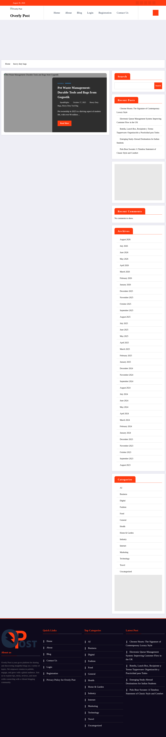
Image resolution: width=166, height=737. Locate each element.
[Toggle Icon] (155, 13)
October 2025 (125, 304)
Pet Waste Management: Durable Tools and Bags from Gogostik (77, 92)
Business (61, 83)
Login (90, 12)
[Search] (143, 12)
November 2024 (126, 375)
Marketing (124, 552)
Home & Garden (127, 533)
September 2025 (126, 310)
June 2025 (124, 330)
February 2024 (126, 426)
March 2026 (125, 272)
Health (122, 526)
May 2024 (124, 407)
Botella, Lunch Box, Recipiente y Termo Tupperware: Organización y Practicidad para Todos (143, 669)
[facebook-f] (137, 2)
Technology (125, 559)
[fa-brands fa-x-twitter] (141, 2)
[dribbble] (145, 2)
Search (122, 76)
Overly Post (20, 15)
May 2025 (124, 336)
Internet (123, 546)
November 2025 (126, 297)
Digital (122, 501)
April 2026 (124, 265)
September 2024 (126, 381)
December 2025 (126, 291)
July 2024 (124, 394)
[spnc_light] (147, 13)
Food (122, 513)
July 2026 (124, 246)
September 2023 (126, 458)
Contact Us (122, 12)
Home (57, 12)
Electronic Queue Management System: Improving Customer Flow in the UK (143, 656)
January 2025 (125, 362)
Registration (105, 12)
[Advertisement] (83, 39)
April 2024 (124, 413)
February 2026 (126, 278)
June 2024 (124, 400)
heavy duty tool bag (70, 106)
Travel (122, 565)
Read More (64, 123)
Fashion (123, 507)
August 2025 (125, 317)
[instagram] (149, 2)
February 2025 (126, 355)
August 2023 (125, 465)
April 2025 (124, 343)
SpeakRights (64, 102)
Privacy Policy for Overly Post (61, 680)
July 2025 (124, 323)
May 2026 (124, 259)
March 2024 (125, 420)
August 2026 (125, 239)
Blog (79, 12)
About (68, 12)
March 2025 (125, 349)
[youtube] (153, 2)
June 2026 (124, 252)
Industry (123, 539)
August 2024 (125, 388)
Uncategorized (126, 571)
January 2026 (125, 285)
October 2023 (125, 452)
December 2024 (126, 368)
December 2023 (126, 439)
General (123, 520)
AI (121, 488)
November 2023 (126, 446)
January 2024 (125, 433)
